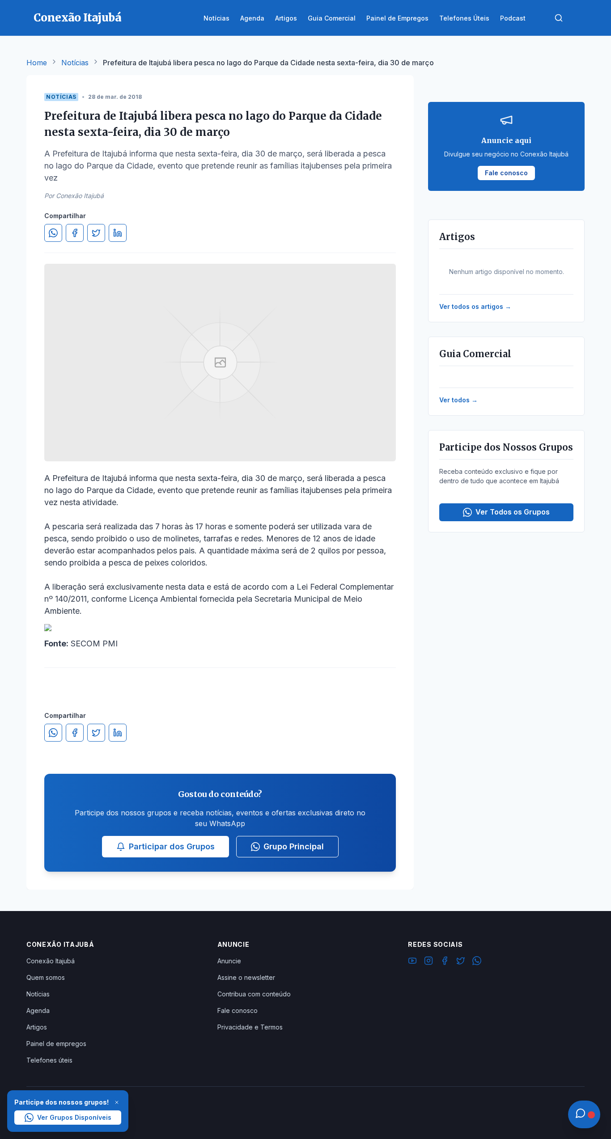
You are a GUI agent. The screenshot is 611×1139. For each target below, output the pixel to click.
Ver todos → (458, 400)
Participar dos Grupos (172, 846)
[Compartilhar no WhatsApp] (53, 233)
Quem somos (45, 977)
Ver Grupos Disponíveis (74, 1117)
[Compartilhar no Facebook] (75, 233)
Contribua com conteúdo (254, 994)
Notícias (75, 62)
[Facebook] (444, 962)
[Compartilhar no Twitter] (96, 233)
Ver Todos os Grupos (512, 511)
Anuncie (229, 961)
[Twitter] (460, 962)
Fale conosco (237, 1010)
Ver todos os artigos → (475, 306)
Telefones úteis (49, 1060)
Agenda (38, 1010)
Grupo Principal (293, 846)
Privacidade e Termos (250, 1027)
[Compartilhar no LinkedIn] (118, 233)
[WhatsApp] (476, 962)
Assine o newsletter (246, 977)
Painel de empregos (56, 1043)
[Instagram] (428, 962)
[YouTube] (412, 962)
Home (36, 62)
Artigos (36, 1027)
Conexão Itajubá (50, 961)
